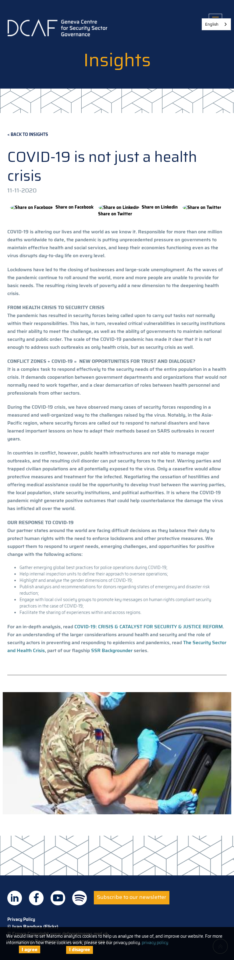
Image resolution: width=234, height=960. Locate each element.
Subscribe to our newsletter (131, 897)
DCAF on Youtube (58, 898)
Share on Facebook (74, 207)
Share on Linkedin (160, 207)
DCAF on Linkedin (14, 898)
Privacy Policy (21, 919)
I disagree (79, 949)
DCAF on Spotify (79, 898)
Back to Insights (29, 134)
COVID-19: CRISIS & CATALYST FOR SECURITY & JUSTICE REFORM (148, 626)
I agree (29, 949)
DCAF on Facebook (36, 898)
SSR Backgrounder (112, 650)
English (211, 24)
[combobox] (216, 24)
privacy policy (155, 942)
